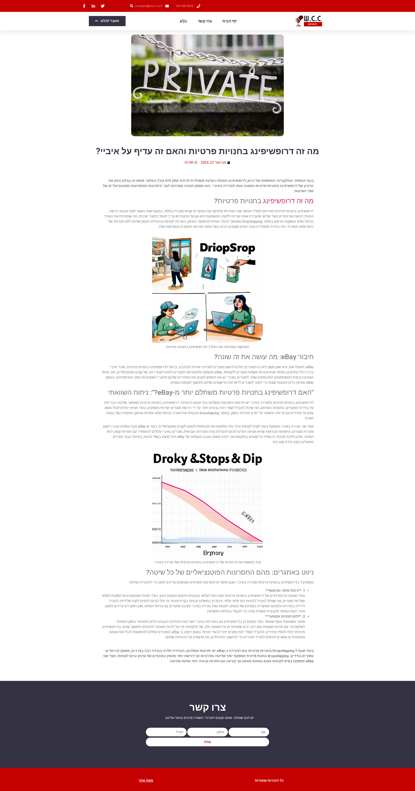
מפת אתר (146, 780)
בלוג (183, 21)
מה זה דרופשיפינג (288, 201)
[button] (131, 6)
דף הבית (229, 21)
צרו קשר (205, 21)
